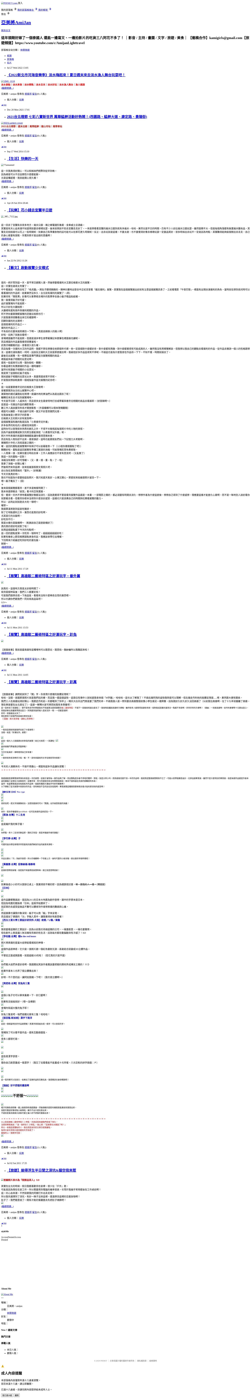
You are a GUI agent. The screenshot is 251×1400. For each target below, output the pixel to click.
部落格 (10, 59)
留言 (34, 94)
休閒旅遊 (25, 50)
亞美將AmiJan (16, 22)
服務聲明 (153, 1361)
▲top (3, 105)
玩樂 (21, 99)
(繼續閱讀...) (7, 88)
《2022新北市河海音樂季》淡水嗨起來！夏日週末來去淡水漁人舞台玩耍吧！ (66, 75)
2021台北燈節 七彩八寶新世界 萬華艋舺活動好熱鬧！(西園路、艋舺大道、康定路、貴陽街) (77, 117)
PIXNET (104, 1361)
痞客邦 (28, 94)
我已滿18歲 (7, 1395)
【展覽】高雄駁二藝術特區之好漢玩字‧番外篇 (43, 576)
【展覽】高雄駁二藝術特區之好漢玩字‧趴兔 (42, 634)
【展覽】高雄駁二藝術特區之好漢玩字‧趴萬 (42, 682)
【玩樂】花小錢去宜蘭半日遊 (29, 210)
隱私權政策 (142, 1361)
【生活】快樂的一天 (22, 159)
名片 (9, 63)
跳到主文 (5, 30)
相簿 (9, 56)
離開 (17, 1395)
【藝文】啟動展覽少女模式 (28, 268)
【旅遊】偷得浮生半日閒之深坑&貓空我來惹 (41, 1170)
